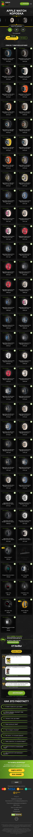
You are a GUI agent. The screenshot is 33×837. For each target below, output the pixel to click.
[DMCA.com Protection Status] (16, 815)
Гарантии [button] (16, 809)
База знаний (16, 774)
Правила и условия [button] (16, 799)
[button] (8, 55)
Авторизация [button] (25, 3)
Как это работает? (16, 807)
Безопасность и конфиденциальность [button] (16, 801)
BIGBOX (7, 2)
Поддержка (16, 811)
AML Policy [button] (16, 805)
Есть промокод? (16, 33)
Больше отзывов (16, 651)
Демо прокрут (23, 37)
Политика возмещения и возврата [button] (16, 803)
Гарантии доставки (13, 642)
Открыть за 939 (12, 37)
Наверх (16, 782)
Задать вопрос (16, 770)
